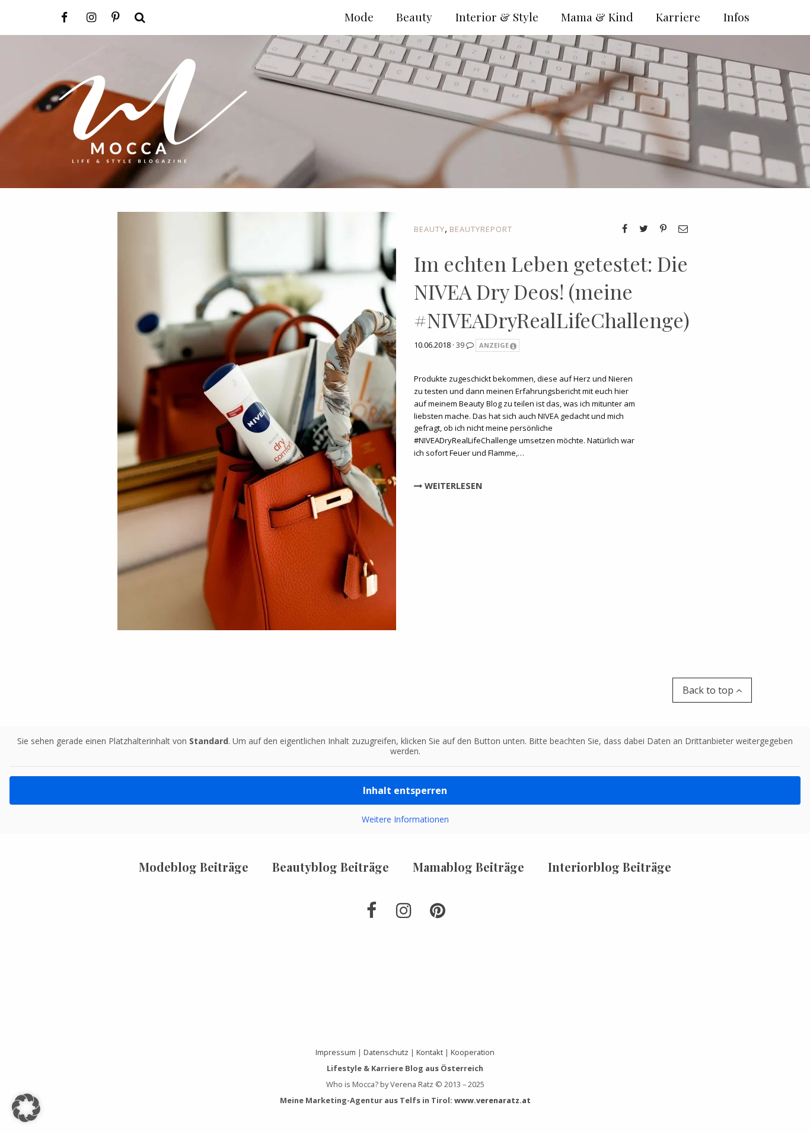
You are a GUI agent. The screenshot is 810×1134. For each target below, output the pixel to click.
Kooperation (473, 1052)
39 (461, 344)
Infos (736, 16)
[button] (26, 1108)
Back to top (709, 690)
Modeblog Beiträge (193, 867)
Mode (359, 16)
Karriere (678, 16)
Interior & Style (496, 16)
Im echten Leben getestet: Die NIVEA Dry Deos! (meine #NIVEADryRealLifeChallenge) (552, 291)
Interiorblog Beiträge (609, 867)
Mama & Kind (597, 16)
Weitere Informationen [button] (405, 819)
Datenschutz (386, 1052)
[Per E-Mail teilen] (683, 228)
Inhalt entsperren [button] (405, 790)
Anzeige (494, 345)
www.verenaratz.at (492, 1100)
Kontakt (429, 1052)
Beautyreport (480, 229)
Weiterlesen (452, 485)
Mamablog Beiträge (468, 867)
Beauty (429, 229)
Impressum (335, 1052)
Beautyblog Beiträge (330, 867)
